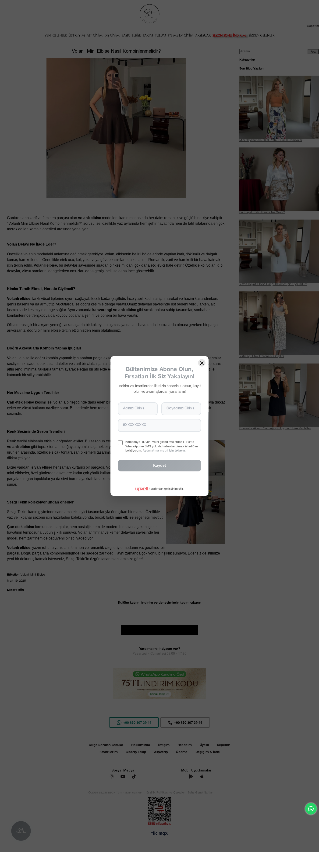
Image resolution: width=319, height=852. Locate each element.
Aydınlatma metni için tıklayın (164, 450)
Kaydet (159, 465)
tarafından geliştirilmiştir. (166, 489)
